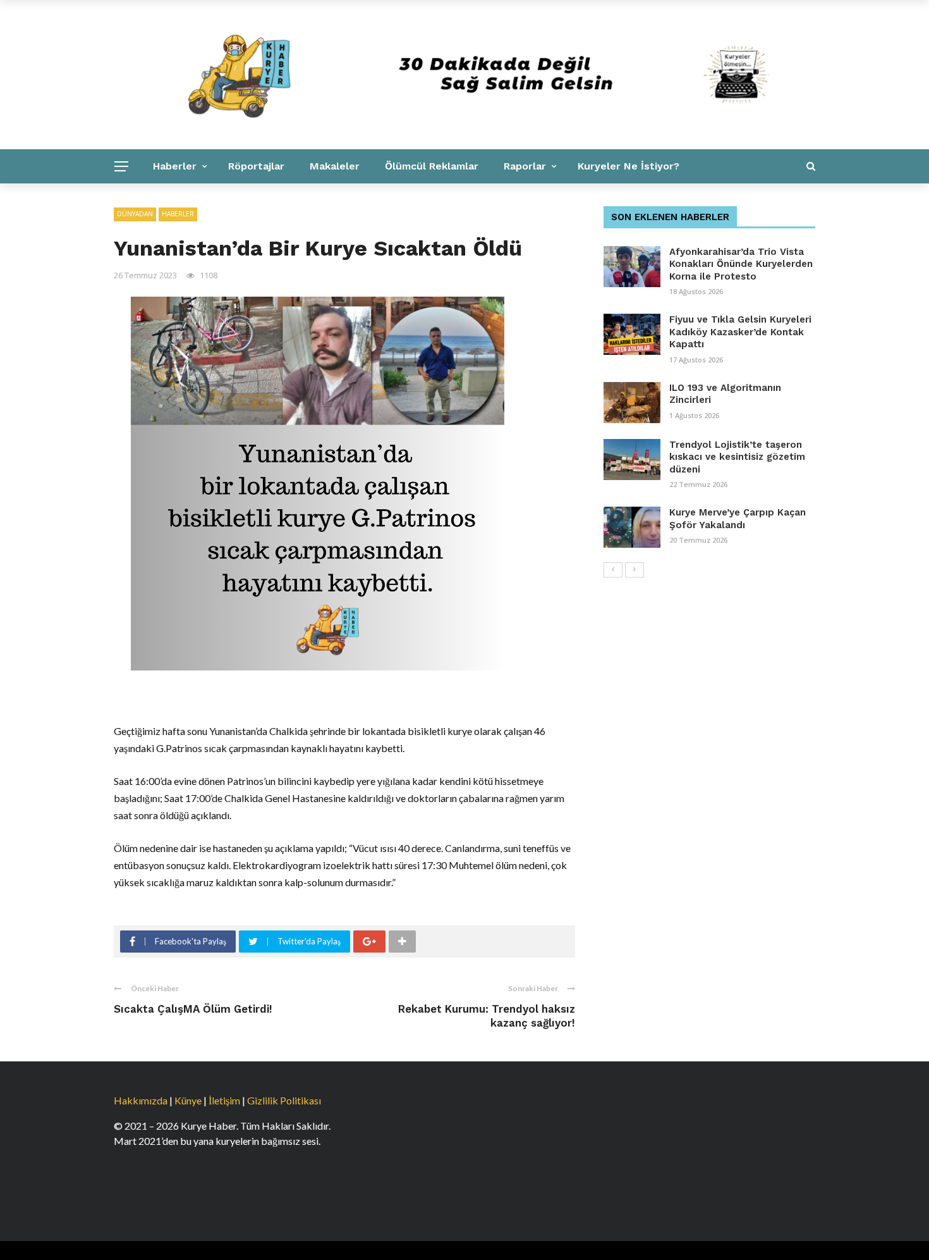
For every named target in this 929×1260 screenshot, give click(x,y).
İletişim (224, 1100)
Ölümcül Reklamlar (431, 166)
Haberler (175, 166)
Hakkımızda (140, 1100)
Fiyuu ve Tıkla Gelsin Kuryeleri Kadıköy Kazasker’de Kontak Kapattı (740, 332)
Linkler (355, 200)
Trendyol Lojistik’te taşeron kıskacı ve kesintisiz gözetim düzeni (737, 457)
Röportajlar (256, 166)
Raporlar (525, 166)
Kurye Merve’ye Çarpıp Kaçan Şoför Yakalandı (737, 519)
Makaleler (335, 166)
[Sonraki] (634, 570)
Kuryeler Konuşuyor (176, 200)
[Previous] (613, 570)
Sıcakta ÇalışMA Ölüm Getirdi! (193, 1009)
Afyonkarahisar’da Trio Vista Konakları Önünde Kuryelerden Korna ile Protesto (741, 264)
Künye (188, 1100)
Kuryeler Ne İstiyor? (628, 166)
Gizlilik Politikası (284, 1100)
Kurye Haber (282, 200)
